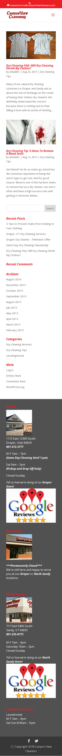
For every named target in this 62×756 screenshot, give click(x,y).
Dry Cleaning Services (19, 344)
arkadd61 (14, 71)
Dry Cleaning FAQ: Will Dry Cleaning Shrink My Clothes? (29, 67)
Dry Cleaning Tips (16, 350)
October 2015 (14, 290)
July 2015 (11, 307)
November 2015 (16, 285)
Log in (9, 370)
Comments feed (15, 381)
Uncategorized (15, 355)
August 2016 (13, 279)
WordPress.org (15, 387)
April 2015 (12, 319)
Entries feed (13, 375)
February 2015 (15, 330)
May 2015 (12, 313)
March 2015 (13, 324)
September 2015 (16, 296)
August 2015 (13, 302)
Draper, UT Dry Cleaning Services (26, 234)
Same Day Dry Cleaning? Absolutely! (27, 245)
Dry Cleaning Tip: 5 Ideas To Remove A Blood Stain (30, 152)
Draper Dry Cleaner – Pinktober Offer (28, 239)
